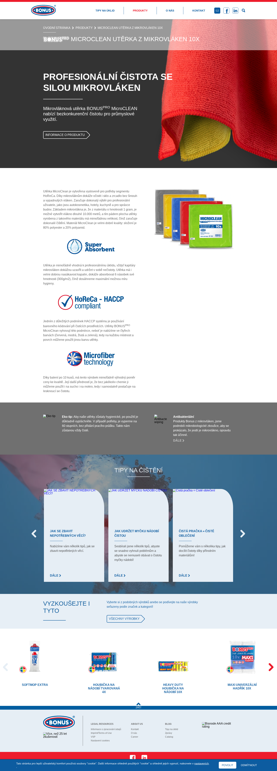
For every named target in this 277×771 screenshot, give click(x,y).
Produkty (140, 10)
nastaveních (201, 763)
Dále (177, 440)
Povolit (227, 765)
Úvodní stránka (56, 27)
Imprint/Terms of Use (101, 733)
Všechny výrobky (124, 618)
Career (134, 737)
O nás (170, 10)
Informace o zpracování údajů (106, 729)
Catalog (169, 737)
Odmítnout (249, 765)
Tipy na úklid (105, 10)
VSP (93, 737)
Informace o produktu (65, 134)
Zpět (138, 707)
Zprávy (168, 733)
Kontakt (198, 10)
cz (217, 10)
